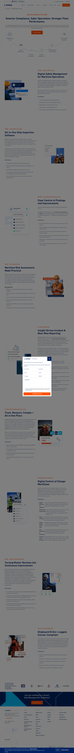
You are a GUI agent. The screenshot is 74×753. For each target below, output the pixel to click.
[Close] (49, 359)
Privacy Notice (29, 390)
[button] (37, 393)
